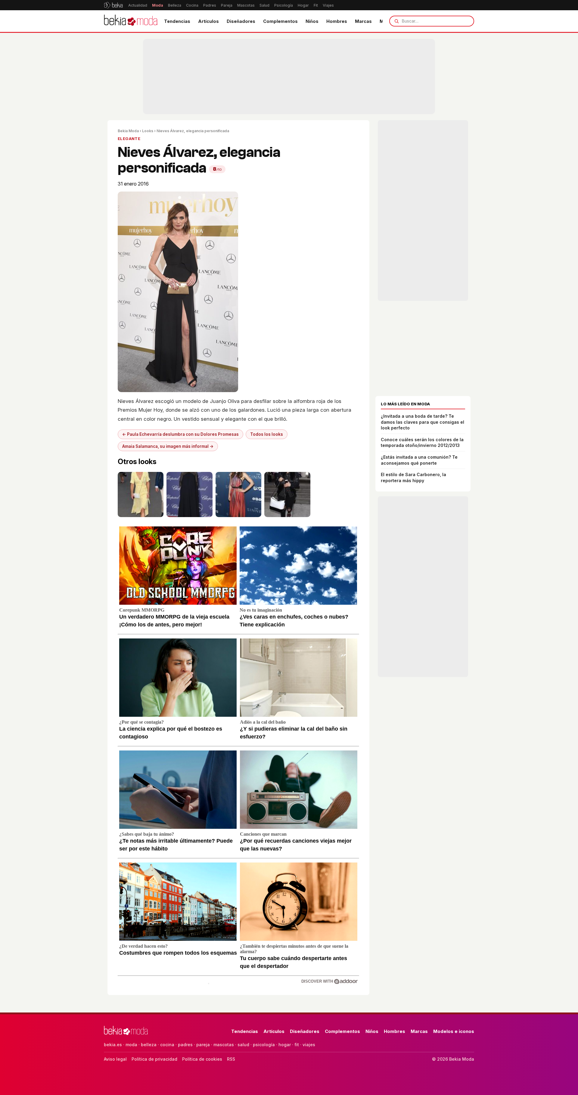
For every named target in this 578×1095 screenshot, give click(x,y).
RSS (231, 1059)
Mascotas (246, 5)
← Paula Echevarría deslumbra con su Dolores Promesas (180, 434)
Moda (157, 5)
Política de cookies (202, 1059)
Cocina (192, 5)
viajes (309, 1044)
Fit (316, 5)
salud (243, 1044)
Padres (209, 5)
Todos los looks (266, 434)
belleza (149, 1044)
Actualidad (137, 5)
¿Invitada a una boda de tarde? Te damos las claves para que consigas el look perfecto (422, 421)
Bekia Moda (128, 131)
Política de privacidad (154, 1059)
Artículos (208, 21)
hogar (284, 1044)
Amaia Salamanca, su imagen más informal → (167, 446)
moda (131, 1044)
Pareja (226, 5)
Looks (147, 131)
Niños (312, 21)
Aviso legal (115, 1059)
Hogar (303, 5)
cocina (167, 1044)
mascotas (223, 1044)
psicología (264, 1044)
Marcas (363, 21)
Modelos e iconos (453, 1031)
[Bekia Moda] (130, 21)
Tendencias (177, 21)
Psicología (283, 5)
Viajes (328, 5)
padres (185, 1044)
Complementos (280, 21)
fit (296, 1044)
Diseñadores (241, 21)
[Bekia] (113, 5)
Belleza (174, 5)
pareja (203, 1044)
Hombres (336, 21)
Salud (264, 5)
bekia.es (113, 1044)
